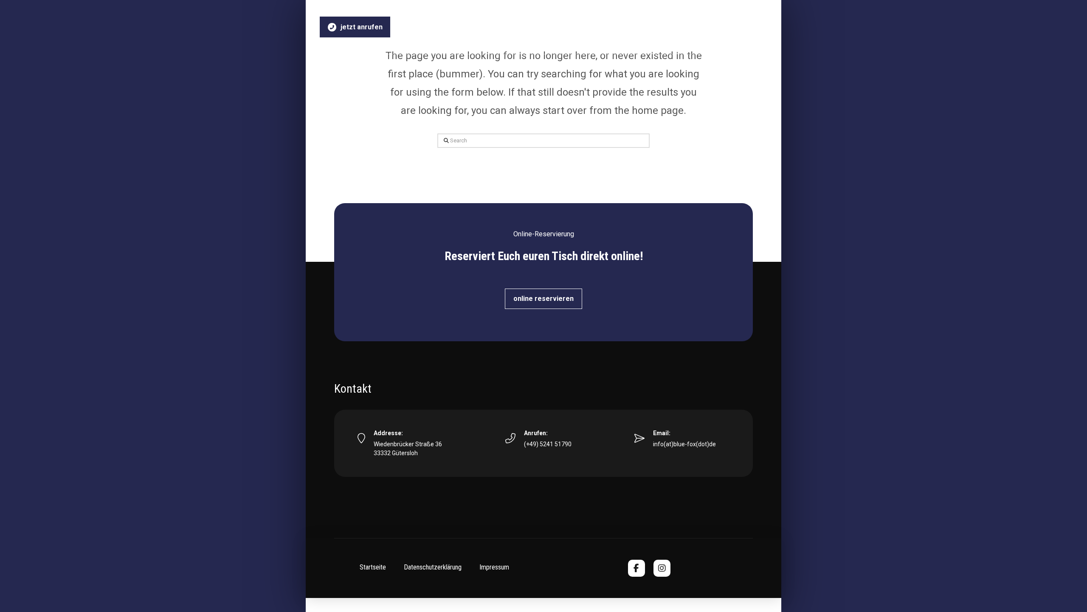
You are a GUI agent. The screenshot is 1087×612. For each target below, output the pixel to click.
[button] (543, 299)
